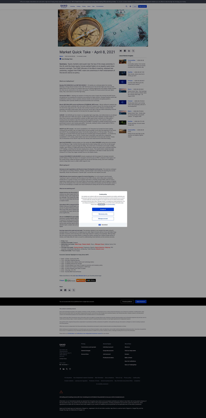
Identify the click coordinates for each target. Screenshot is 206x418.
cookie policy (101, 204)
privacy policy (111, 204)
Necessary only (103, 214)
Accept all (103, 209)
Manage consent (103, 218)
